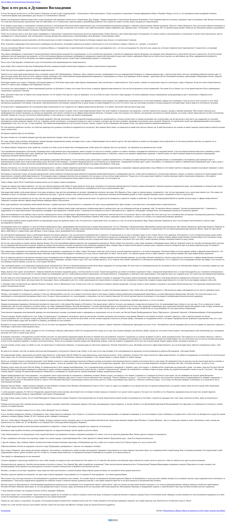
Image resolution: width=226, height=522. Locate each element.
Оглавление (5, 511)
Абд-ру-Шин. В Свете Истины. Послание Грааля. (21, 2)
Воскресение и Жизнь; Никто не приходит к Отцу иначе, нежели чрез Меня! (194, 511)
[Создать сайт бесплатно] (113, 520)
